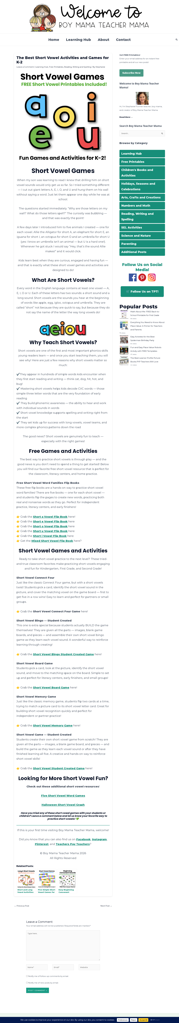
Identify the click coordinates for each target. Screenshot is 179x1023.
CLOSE (139, 16)
